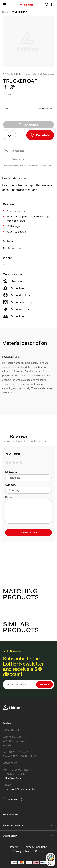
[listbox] (28, 99)
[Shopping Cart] (52, 4)
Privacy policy (21, 851)
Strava (20, 789)
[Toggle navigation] (4, 4)
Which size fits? (45, 108)
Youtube (30, 789)
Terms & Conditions (35, 847)
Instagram (9, 789)
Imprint (14, 847)
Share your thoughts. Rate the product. (40, 74)
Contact (39, 851)
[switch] (50, 863)
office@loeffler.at (12, 778)
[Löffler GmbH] (26, 4)
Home (5, 12)
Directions (12, 799)
